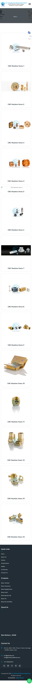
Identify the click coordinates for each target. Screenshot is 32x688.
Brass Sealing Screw (6, 589)
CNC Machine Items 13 (16, 499)
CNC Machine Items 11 (16, 422)
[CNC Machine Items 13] (11, 477)
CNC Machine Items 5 (16, 192)
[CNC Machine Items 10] (11, 361)
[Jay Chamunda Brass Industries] (14, 4)
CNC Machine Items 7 (16, 268)
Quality (3, 566)
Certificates (4, 569)
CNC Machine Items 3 (16, 143)
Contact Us (4, 572)
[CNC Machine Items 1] (11, 44)
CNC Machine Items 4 (16, 181)
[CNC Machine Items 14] (11, 515)
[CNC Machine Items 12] (11, 438)
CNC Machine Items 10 (16, 383)
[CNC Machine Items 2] (11, 82)
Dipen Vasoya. (20, 678)
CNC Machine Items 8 (16, 307)
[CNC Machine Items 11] (11, 400)
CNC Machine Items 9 (16, 345)
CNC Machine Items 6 (16, 230)
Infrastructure (5, 563)
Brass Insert (4, 592)
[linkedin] (4, 665)
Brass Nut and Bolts (6, 601)
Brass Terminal (5, 583)
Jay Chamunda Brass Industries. (21, 673)
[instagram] (8, 665)
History (3, 560)
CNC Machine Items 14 (16, 537)
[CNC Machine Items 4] (11, 159)
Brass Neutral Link (6, 595)
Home (15, 16)
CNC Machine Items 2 (16, 104)
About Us (3, 557)
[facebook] (12, 665)
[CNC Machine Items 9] (11, 323)
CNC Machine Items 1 (16, 66)
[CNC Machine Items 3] (11, 121)
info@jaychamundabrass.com (12, 657)
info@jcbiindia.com (9, 655)
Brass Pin (3, 598)
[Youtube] (19, 665)
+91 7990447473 (8, 662)
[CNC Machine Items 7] (11, 246)
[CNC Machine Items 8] (11, 285)
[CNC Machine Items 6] (11, 208)
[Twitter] (15, 665)
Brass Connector (5, 586)
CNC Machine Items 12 (16, 460)
